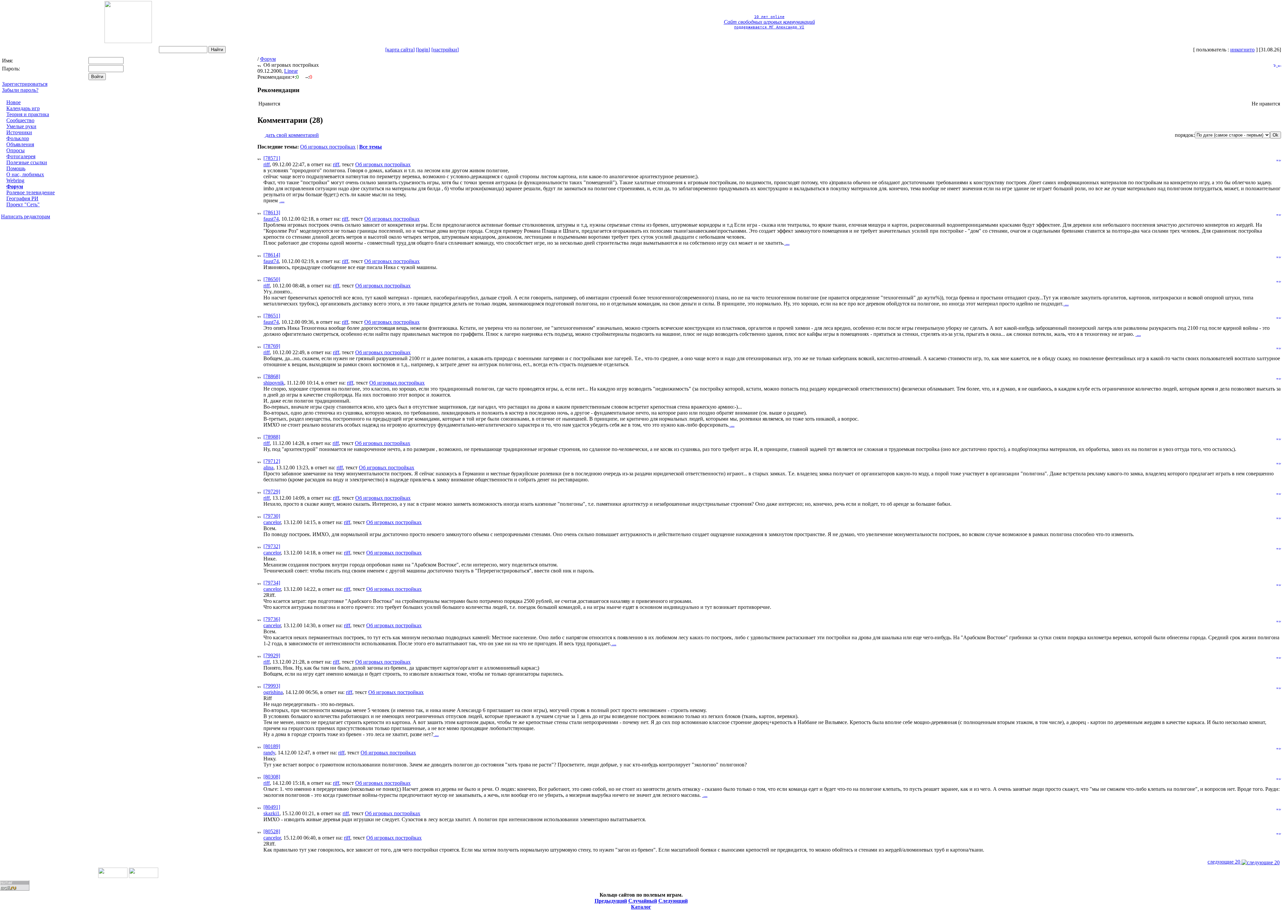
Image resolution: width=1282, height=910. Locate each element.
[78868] (271, 376)
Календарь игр (23, 108)
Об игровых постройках (328, 147)
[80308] (271, 776)
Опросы (15, 150)
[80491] (271, 807)
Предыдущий (611, 901)
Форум (14, 186)
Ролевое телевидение (30, 192)
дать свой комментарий (291, 135)
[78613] (271, 212)
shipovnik (273, 383)
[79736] (271, 619)
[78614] (271, 255)
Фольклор (17, 138)
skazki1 (271, 813)
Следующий (673, 901)
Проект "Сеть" (23, 204)
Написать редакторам (25, 216)
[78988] (271, 437)
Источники (19, 132)
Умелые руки (21, 126)
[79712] (271, 461)
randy (269, 752)
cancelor (272, 522)
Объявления (20, 144)
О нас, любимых (25, 174)
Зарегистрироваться (24, 84)
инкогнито (1242, 49)
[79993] (271, 686)
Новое (13, 102)
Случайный (642, 901)
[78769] (271, 346)
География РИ (22, 198)
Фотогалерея (20, 156)
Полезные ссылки (26, 162)
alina (268, 467)
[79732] (271, 546)
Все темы (370, 147)
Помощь (15, 168)
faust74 (271, 219)
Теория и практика (27, 114)
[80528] (271, 831)
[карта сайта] (400, 49)
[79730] (271, 516)
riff (266, 164)
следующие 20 (1225, 862)
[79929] (271, 655)
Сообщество (20, 120)
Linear (291, 71)
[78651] (271, 315)
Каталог (641, 907)
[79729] (271, 491)
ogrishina (273, 692)
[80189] (271, 746)
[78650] (271, 279)
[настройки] (445, 49)
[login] (423, 49)
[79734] (271, 583)
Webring (15, 180)
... (281, 200)
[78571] (271, 158)
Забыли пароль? (20, 90)
